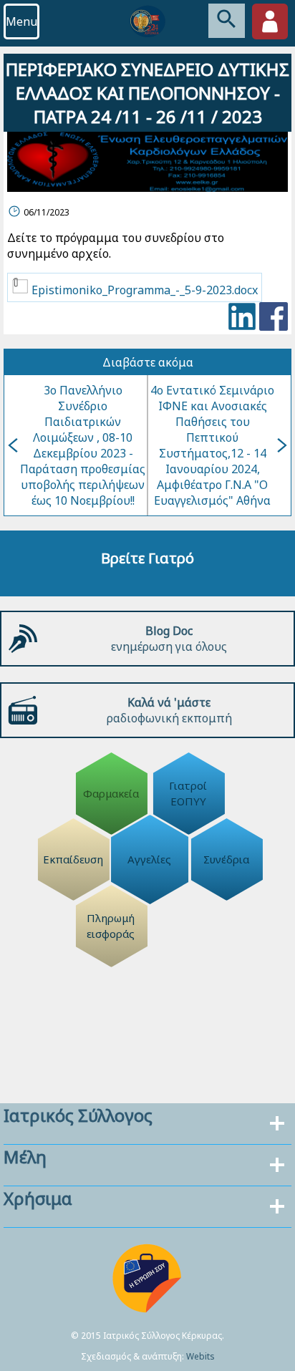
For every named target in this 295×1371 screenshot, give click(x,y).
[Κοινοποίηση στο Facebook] (273, 318)
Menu (21, 21)
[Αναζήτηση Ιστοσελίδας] (226, 21)
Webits (200, 1356)
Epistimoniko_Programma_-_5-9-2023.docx (143, 290)
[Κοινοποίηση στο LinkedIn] (242, 318)
